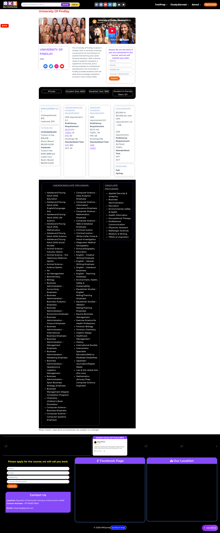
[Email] (119, 5)
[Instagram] (101, 5)
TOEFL (68, 133)
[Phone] (123, 5)
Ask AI (75, 5)
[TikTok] (114, 5)
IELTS (67, 129)
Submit (114, 78)
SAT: (67, 145)
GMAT (93, 148)
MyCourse (210, 4)
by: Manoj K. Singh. (118, 528)
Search (65, 5)
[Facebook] (97, 5)
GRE (92, 145)
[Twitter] (110, 5)
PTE (67, 136)
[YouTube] (105, 5)
